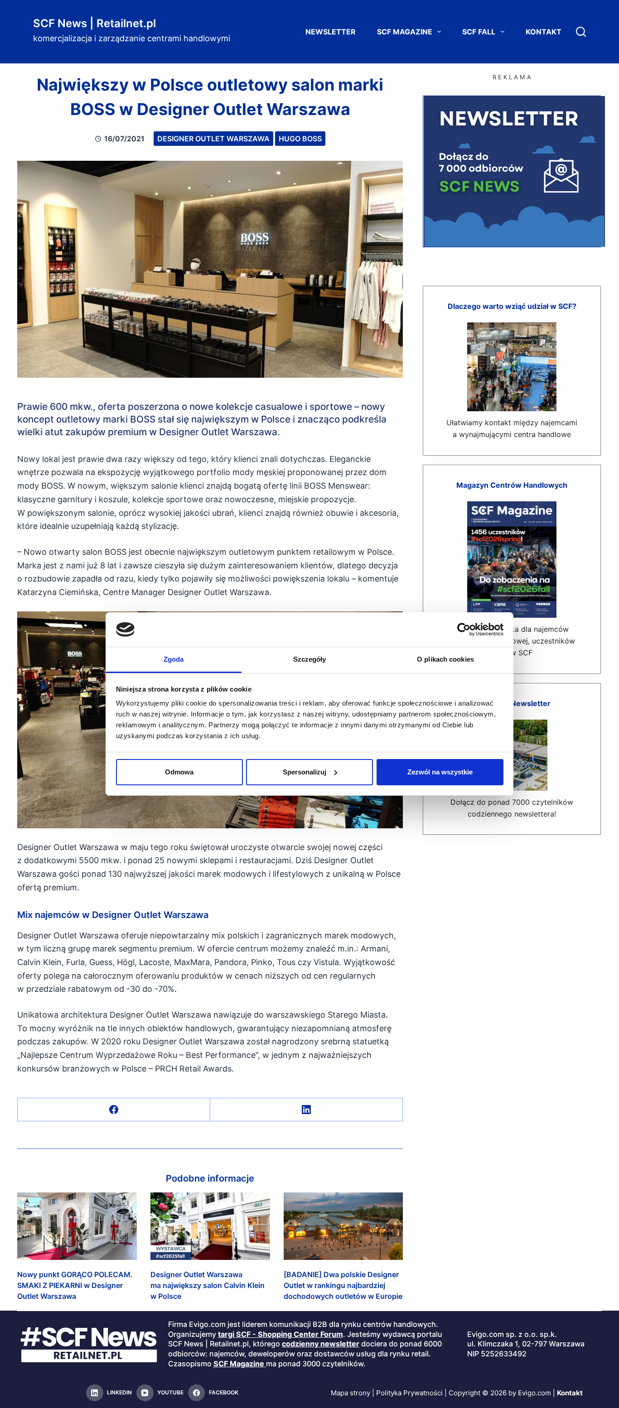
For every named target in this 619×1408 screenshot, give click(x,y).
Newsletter (330, 31)
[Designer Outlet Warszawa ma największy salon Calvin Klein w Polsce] (210, 1225)
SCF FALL (478, 31)
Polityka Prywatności (409, 1393)
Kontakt (543, 31)
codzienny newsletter (320, 1343)
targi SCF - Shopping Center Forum (280, 1334)
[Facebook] (114, 1109)
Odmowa (179, 772)
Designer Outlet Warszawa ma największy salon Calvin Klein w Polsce (207, 1285)
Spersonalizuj (304, 772)
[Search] (581, 32)
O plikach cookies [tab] (445, 659)
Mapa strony (350, 1393)
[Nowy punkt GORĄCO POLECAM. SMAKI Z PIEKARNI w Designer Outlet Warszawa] (77, 1225)
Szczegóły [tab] (309, 659)
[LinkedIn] (306, 1109)
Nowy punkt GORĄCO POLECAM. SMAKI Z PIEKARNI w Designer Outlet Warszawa (75, 1285)
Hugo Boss (300, 138)
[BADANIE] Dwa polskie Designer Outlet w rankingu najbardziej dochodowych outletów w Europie (343, 1285)
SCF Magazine (404, 31)
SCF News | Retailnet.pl (94, 23)
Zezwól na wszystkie (440, 772)
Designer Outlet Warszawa (213, 138)
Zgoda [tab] (174, 659)
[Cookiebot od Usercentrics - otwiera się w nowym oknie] (463, 629)
